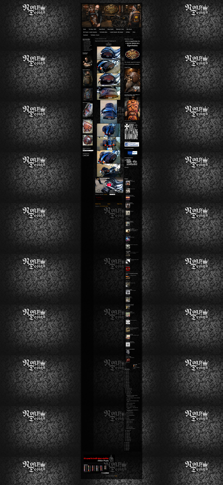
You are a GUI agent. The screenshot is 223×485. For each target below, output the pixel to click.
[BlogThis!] (111, 194)
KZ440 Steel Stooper (87, 42)
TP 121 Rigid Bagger (87, 41)
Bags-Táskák (110, 29)
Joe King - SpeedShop (130, 341)
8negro (127, 217)
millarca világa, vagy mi (130, 228)
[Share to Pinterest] (114, 194)
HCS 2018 (132, 305)
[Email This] (110, 194)
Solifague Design (129, 289)
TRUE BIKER (128, 236)
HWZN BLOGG (128, 258)
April (127, 436)
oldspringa (128, 266)
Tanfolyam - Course (95, 35)
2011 (127, 446)
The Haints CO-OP (129, 311)
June (128, 433)
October (128, 391)
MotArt (127, 243)
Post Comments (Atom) (104, 206)
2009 (127, 449)
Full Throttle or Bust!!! (130, 304)
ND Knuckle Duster (129, 427)
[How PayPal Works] (132, 154)
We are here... (128, 218)
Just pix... (128, 425)
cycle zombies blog (129, 334)
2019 (127, 381)
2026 (127, 370)
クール (131, 297)
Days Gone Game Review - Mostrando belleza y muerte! (134, 328)
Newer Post (98, 203)
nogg (135, 365)
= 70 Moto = (128, 326)
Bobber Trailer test (129, 421)
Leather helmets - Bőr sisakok (116, 32)
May (127, 434)
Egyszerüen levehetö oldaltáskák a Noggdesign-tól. (132, 410)
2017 (127, 384)
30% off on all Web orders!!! (134, 335)
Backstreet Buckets (129, 202)
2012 (127, 445)
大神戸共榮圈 (128, 251)
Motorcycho (128, 210)
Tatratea (127, 416)
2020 (127, 379)
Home (84, 29)
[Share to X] (112, 194)
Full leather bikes (103, 32)
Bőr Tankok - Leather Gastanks (90, 32)
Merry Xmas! (132, 237)
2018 (127, 382)
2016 (127, 385)
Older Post (119, 203)
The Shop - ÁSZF (92, 29)
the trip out (132, 222)
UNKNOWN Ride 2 (133, 275)
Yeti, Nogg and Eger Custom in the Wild (133, 397)
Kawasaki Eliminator (87, 50)
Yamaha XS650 (86, 47)
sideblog (127, 319)
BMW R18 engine (133, 290)
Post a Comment (100, 199)
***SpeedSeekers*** (129, 180)
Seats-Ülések (102, 29)
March (128, 437)
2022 (127, 376)
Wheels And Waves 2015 (130, 403)
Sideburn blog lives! (133, 320)
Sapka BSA (128, 399)
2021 (127, 378)
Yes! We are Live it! (129, 413)
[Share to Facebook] (113, 194)
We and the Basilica (129, 412)
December (128, 388)
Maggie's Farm (132, 342)
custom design (128, 356)
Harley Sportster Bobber (88, 45)
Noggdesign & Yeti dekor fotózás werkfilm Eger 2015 (131, 396)
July (127, 431)
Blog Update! (132, 312)
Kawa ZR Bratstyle (87, 46)
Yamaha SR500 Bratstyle (88, 49)
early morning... (132, 196)
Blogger (116, 475)
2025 (127, 372)
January (128, 440)
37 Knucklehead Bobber (130, 415)
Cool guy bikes (132, 188)
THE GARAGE (132, 181)
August (128, 430)
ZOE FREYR (132, 357)
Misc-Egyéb (129, 29)
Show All (139, 363)
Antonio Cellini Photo (130, 195)
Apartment (85, 35)
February (128, 439)
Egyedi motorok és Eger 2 (130, 428)
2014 (127, 442)
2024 (127, 373)
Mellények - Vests (120, 29)
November (128, 389)
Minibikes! (131, 211)
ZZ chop (127, 187)
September (129, 392)
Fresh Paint (132, 203)
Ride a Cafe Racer (129, 404)
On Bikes (128, 32)
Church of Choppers (129, 221)
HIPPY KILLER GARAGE (130, 349)
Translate (90, 151)
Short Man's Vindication (130, 419)
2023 (127, 375)
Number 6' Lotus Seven (134, 244)
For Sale (127, 424)
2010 (127, 448)
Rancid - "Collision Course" (130, 406)
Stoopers (127, 418)
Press (134, 32)
